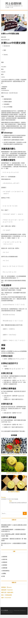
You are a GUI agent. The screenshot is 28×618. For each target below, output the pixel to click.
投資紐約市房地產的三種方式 (14, 473)
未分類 (3, 576)
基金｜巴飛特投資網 (6, 595)
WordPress (22, 610)
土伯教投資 (4, 562)
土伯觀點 (3, 573)
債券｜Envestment (6, 597)
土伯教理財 (4, 565)
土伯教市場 (4, 559)
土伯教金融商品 (5, 570)
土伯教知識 (4, 568)
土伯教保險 (4, 556)
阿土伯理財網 (13, 3)
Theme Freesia (17, 610)
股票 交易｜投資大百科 (7, 592)
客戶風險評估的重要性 (14, 491)
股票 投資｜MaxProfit (7, 590)
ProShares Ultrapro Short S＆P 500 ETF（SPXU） (14, 454)
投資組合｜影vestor (6, 587)
